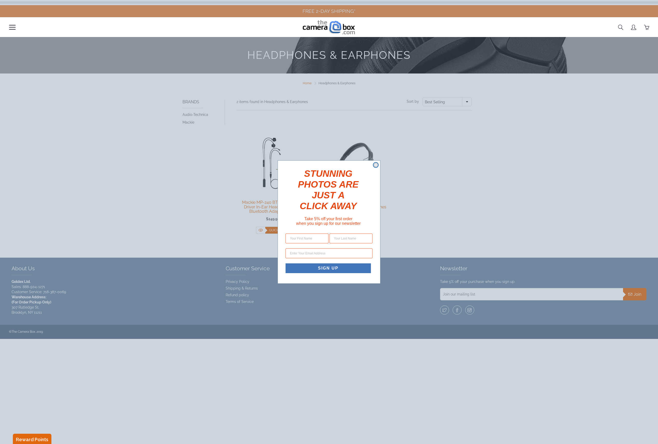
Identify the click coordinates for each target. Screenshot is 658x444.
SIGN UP (328, 268)
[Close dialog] (375, 165)
